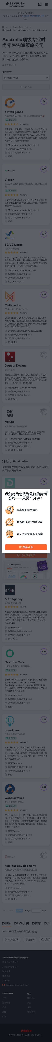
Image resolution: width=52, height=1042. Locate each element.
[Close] (46, 492)
